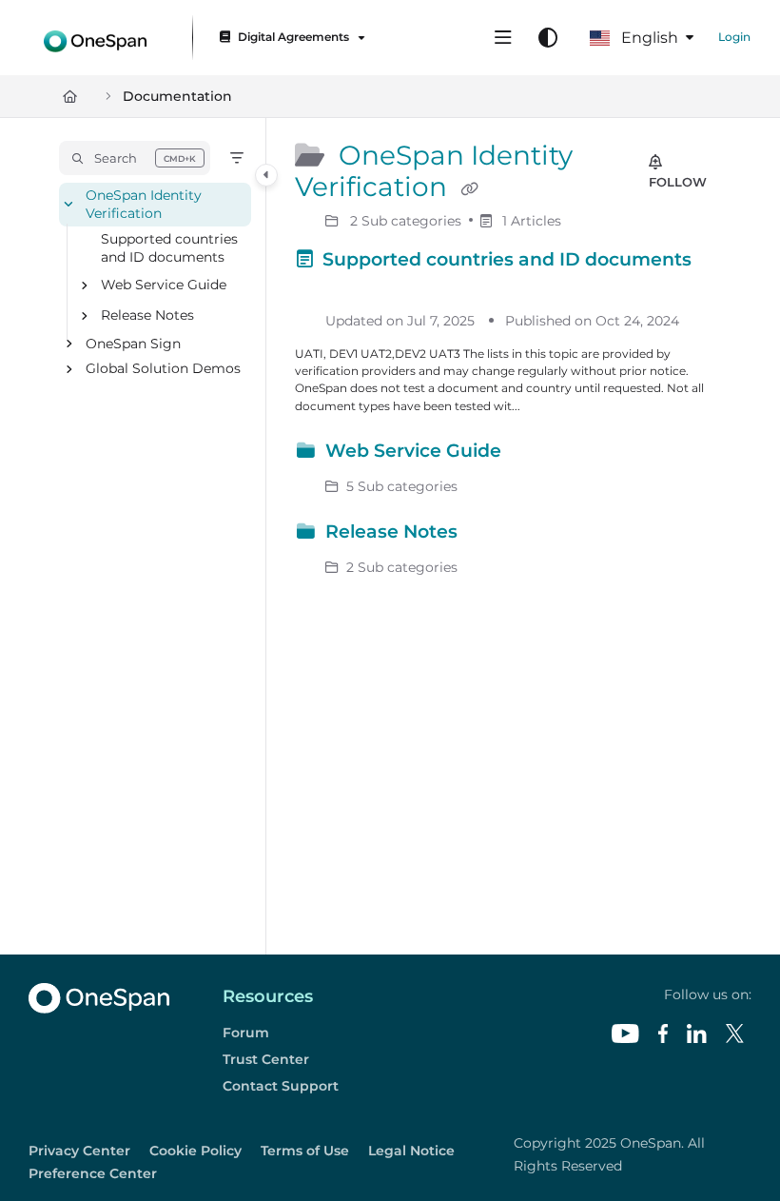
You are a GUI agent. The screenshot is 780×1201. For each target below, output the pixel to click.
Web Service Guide (163, 285)
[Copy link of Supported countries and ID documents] (324, 288)
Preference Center (93, 1173)
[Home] (95, 37)
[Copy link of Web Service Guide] (535, 454)
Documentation (177, 96)
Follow (678, 181)
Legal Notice (411, 1150)
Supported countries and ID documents (169, 248)
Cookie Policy (195, 1150)
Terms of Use (305, 1150)
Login (734, 37)
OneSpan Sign (133, 343)
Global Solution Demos (163, 369)
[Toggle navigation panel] (266, 175)
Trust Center (266, 1059)
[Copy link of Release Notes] (492, 535)
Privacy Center (79, 1150)
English (647, 38)
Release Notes (147, 316)
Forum (246, 1032)
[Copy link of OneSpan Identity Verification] (469, 189)
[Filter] (236, 158)
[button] (134, 158)
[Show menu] (503, 38)
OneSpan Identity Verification (144, 204)
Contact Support (281, 1085)
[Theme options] (548, 38)
